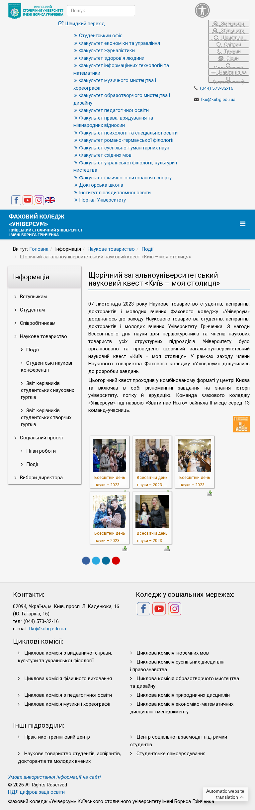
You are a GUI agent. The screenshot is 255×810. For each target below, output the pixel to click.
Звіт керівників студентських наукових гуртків (47, 390)
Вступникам (33, 297)
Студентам (32, 310)
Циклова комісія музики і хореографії (67, 704)
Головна (38, 249)
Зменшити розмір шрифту (228, 24)
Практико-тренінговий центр (57, 737)
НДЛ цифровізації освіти (36, 792)
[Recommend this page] (116, 561)
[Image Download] (209, 492)
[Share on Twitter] (96, 561)
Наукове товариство (111, 249)
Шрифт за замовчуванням (229, 38)
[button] (222, 10)
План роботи (40, 451)
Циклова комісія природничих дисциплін (183, 695)
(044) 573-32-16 (216, 88)
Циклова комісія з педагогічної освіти (68, 695)
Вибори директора (41, 478)
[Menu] (243, 224)
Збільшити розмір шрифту (228, 31)
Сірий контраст (228, 58)
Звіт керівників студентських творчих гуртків (46, 417)
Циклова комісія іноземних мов (172, 653)
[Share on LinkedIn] (106, 561)
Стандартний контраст (228, 67)
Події (147, 249)
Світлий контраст (229, 45)
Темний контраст (229, 51)
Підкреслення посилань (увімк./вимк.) (229, 81)
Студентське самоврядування (171, 754)
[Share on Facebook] (86, 561)
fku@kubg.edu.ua (218, 99)
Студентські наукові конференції (46, 366)
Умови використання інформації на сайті (54, 777)
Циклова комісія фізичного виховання (68, 678)
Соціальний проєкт (41, 438)
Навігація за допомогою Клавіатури (231, 72)
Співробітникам (37, 323)
